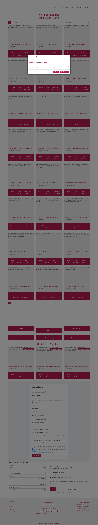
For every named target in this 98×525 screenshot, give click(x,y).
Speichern (56, 71)
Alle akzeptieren (64, 71)
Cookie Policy (44, 62)
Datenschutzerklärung (33, 62)
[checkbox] (68, 66)
